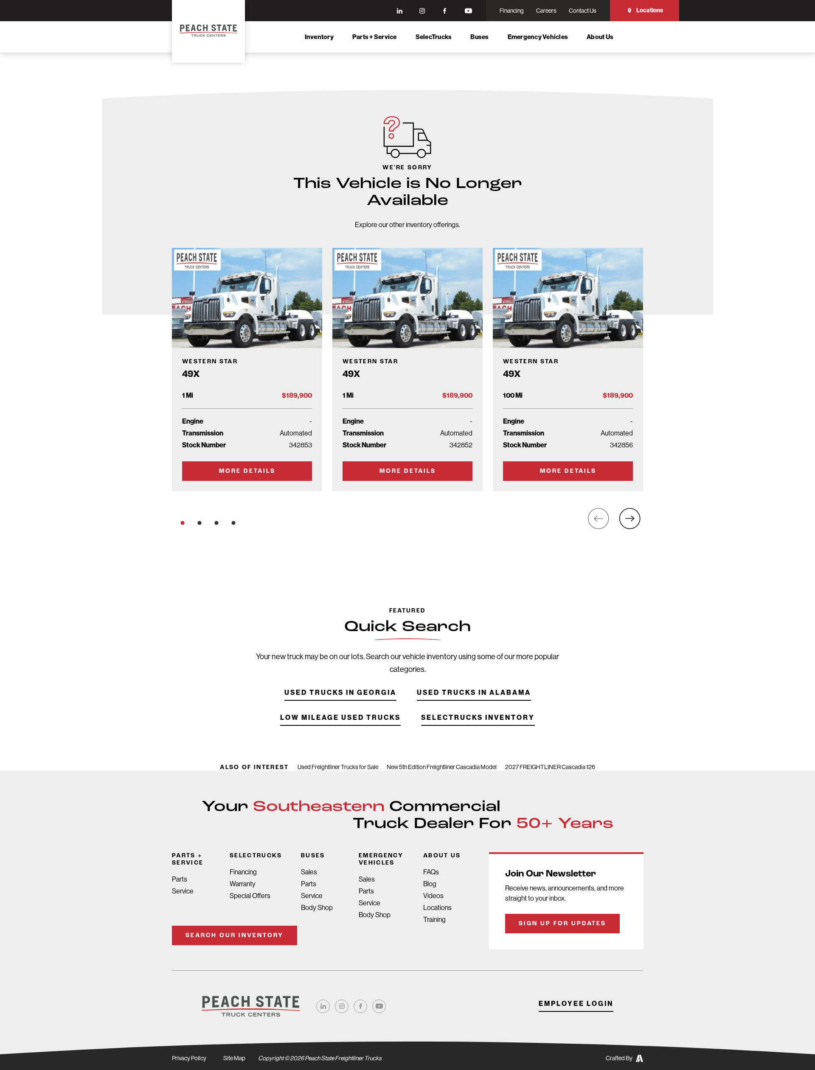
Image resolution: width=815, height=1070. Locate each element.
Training (434, 920)
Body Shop (317, 908)
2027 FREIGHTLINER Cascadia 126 (550, 767)
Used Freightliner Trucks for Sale (338, 767)
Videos (433, 896)
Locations (649, 10)
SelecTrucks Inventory (478, 718)
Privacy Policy (189, 1058)
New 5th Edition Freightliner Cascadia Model (442, 767)
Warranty (243, 884)
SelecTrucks (434, 37)
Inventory (319, 37)
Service (183, 891)
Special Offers (250, 896)
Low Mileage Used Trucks (340, 718)
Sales (309, 872)
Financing (243, 872)
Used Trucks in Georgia (340, 692)
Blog (429, 884)
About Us (600, 37)
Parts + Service (374, 37)
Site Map (234, 1058)
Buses (479, 37)
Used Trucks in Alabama (474, 692)
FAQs (431, 872)
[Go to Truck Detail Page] (247, 369)
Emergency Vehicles (538, 37)
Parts (179, 879)
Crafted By (619, 1058)
